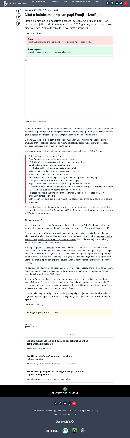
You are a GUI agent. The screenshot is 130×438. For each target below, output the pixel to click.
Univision (50, 247)
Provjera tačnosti (40, 2)
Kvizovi (90, 411)
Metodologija (51, 411)
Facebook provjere (79, 411)
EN (101, 5)
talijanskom (85, 233)
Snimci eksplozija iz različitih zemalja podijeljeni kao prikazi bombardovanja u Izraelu (57, 342)
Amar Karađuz (32, 326)
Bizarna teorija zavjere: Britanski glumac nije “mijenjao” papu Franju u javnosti (56, 373)
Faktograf (35, 282)
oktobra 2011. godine (47, 253)
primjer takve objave (65, 271)
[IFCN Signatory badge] (74, 430)
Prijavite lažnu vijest (81, 2)
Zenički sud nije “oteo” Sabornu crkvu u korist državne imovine (50, 358)
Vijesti (98, 2)
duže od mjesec (56, 131)
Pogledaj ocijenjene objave (44, 312)
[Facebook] (108, 3)
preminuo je (65, 128)
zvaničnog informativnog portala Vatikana (57, 239)
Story (96, 411)
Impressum (62, 411)
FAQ (69, 411)
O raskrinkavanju (38, 411)
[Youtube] (117, 3)
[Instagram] (112, 3)
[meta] (83, 430)
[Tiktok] (121, 3)
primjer (47, 213)
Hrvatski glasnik (41, 210)
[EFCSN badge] (65, 431)
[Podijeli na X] (18, 17)
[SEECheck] (51, 431)
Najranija (29, 151)
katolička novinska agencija (51, 288)
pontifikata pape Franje (100, 253)
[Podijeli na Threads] (18, 23)
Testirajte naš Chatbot (65, 393)
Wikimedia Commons (37, 122)
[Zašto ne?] (65, 421)
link (63, 228)
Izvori (65, 2)
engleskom (73, 233)
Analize (55, 2)
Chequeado (82, 282)
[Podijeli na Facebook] (18, 11)
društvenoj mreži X (99, 207)
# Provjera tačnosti (50, 10)
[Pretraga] (126, 3)
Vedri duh (61, 210)
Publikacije (37, 5)
